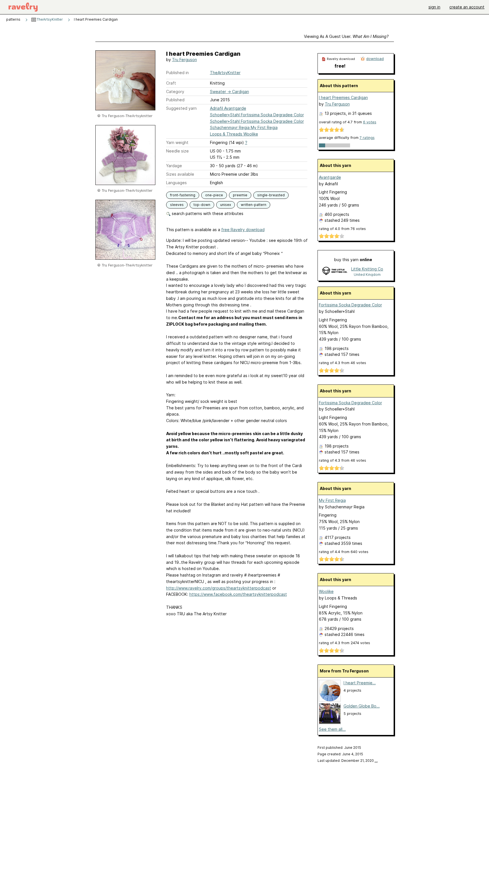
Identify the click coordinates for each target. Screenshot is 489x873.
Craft (171, 83)
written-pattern (253, 205)
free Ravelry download (243, 229)
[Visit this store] (334, 271)
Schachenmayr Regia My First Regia (244, 127)
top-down (202, 205)
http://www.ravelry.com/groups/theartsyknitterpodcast (218, 588)
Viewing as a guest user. (346, 36)
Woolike (326, 591)
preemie (240, 195)
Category (175, 91)
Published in (177, 72)
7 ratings (367, 138)
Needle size (177, 151)
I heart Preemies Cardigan (343, 97)
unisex (225, 205)
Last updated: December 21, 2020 (348, 760)
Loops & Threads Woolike (234, 134)
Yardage (174, 165)
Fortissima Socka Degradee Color (350, 304)
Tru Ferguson (184, 59)
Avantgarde (330, 177)
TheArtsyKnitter (49, 19)
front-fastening (182, 195)
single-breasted (271, 195)
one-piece (214, 195)
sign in (434, 7)
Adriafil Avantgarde (228, 108)
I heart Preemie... (360, 682)
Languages (176, 182)
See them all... (332, 729)
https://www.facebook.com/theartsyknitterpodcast (238, 594)
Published (175, 99)
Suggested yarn (181, 108)
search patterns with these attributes (207, 213)
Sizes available (180, 174)
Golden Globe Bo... (362, 706)
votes (369, 122)
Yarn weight (177, 142)
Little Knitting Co (367, 268)
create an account (466, 7)
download (375, 58)
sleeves (177, 205)
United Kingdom (367, 274)
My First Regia (332, 500)
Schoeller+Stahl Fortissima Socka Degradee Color (257, 114)
